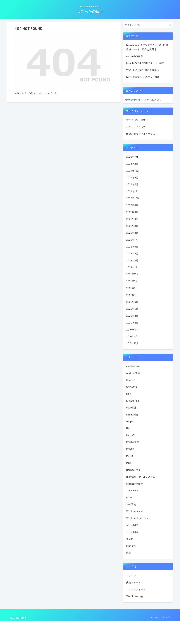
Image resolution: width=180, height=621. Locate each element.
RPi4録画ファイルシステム (140, 134)
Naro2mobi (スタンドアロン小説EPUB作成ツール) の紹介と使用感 (147, 47)
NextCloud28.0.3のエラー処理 (142, 77)
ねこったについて (135, 127)
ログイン (131, 575)
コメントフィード (135, 589)
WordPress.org (134, 596)
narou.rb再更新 (134, 56)
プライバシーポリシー (138, 120)
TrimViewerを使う (133, 99)
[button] (170, 24)
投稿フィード (133, 582)
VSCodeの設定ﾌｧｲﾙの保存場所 (142, 70)
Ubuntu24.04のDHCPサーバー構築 (145, 63)
